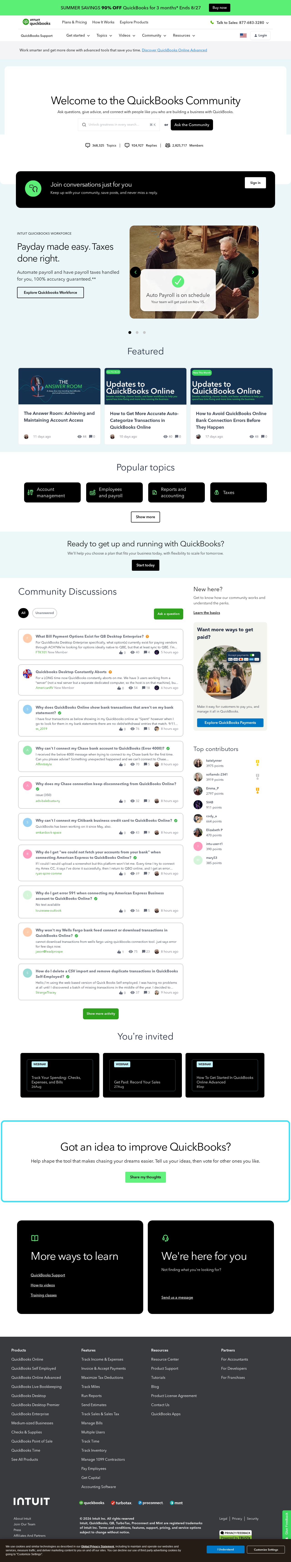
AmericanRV (44, 688)
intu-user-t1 (214, 844)
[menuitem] (127, 35)
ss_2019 (41, 729)
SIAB (209, 802)
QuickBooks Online (27, 1359)
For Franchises (233, 1377)
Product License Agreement (174, 1396)
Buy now (220, 7)
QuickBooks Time (25, 1450)
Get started (76, 35)
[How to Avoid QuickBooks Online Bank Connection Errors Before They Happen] (231, 406)
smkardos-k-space (48, 832)
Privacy (237, 1519)
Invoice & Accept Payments (103, 1368)
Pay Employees (93, 1468)
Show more (145, 517)
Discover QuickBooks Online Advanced (174, 50)
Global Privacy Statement (97, 1546)
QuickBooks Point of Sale (32, 1441)
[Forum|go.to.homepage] (36, 35)
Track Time (90, 1441)
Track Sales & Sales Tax (100, 1414)
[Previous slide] (135, 272)
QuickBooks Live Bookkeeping (36, 1386)
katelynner (214, 761)
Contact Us (160, 1405)
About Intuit (22, 1519)
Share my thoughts (145, 1177)
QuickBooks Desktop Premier (35, 1405)
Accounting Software (98, 1487)
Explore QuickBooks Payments (230, 722)
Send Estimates (93, 1405)
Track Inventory (94, 1450)
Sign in (255, 183)
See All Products (24, 1459)
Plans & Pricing (74, 22)
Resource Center (165, 1359)
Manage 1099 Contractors (103, 1459)
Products (18, 1350)
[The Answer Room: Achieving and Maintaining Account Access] (59, 406)
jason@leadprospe (49, 951)
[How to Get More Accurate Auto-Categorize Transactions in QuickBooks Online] (145, 406)
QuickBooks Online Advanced (36, 1377)
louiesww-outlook (48, 911)
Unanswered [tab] (44, 613)
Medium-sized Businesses (32, 1423)
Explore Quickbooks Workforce (50, 292)
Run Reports (91, 1396)
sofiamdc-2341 (217, 774)
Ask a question (169, 614)
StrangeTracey (46, 992)
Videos (125, 35)
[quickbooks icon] (93, 1503)
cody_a (211, 816)
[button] (260, 35)
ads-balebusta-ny (48, 801)
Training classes (44, 1295)
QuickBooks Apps (166, 1414)
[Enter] (82, 124)
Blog (155, 1386)
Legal (223, 1519)
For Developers (234, 1368)
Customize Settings (266, 1549)
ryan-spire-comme (49, 873)
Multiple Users (93, 1432)
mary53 (211, 858)
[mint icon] (183, 1503)
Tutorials (158, 1377)
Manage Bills (92, 1423)
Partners (228, 1350)
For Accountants (234, 1359)
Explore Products (134, 22)
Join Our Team (24, 1524)
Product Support (164, 1368)
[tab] (129, 332)
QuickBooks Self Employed (33, 1368)
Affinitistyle (44, 764)
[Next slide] (253, 272)
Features (88, 1350)
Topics (103, 35)
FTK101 (41, 652)
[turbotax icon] (122, 1503)
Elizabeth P (214, 830)
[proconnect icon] (151, 1503)
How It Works (103, 22)
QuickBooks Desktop (28, 1396)
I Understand (225, 1549)
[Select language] (244, 35)
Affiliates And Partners (29, 1536)
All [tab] (23, 613)
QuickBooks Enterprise (30, 1414)
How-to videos (43, 1285)
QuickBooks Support (48, 1275)
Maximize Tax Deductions (102, 1377)
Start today (145, 565)
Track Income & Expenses (102, 1359)
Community (152, 35)
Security (252, 1519)
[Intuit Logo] (32, 1503)
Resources (182, 35)
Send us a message (177, 1297)
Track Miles (90, 1386)
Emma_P (212, 788)
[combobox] (119, 124)
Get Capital (90, 1478)
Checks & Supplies (26, 1432)
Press (17, 1530)
